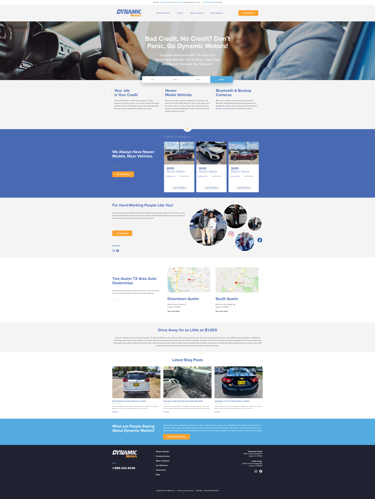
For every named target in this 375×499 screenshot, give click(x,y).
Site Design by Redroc (211, 491)
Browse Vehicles (163, 13)
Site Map (199, 491)
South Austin (177, 2)
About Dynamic (217, 13)
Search (221, 79)
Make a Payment (197, 13)
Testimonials (161, 470)
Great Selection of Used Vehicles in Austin (129, 401)
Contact (180, 13)
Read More (115, 412)
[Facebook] (117, 250)
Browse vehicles (222, 108)
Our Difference (162, 465)
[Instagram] (113, 250)
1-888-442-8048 (209, 2)
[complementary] (369, 493)
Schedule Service (163, 456)
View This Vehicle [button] (179, 188)
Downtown (164, 2)
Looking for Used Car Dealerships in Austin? (232, 401)
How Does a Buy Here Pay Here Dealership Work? (183, 401)
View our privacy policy (185, 491)
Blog (158, 474)
